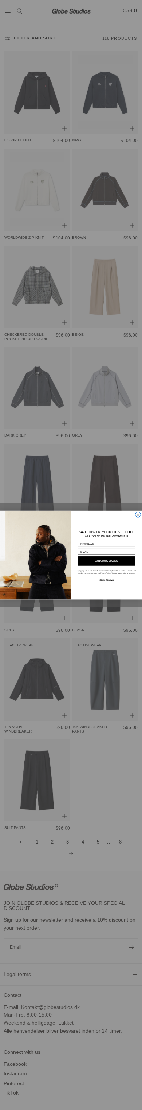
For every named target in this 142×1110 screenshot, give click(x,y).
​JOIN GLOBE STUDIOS (106, 561)
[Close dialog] (138, 514)
